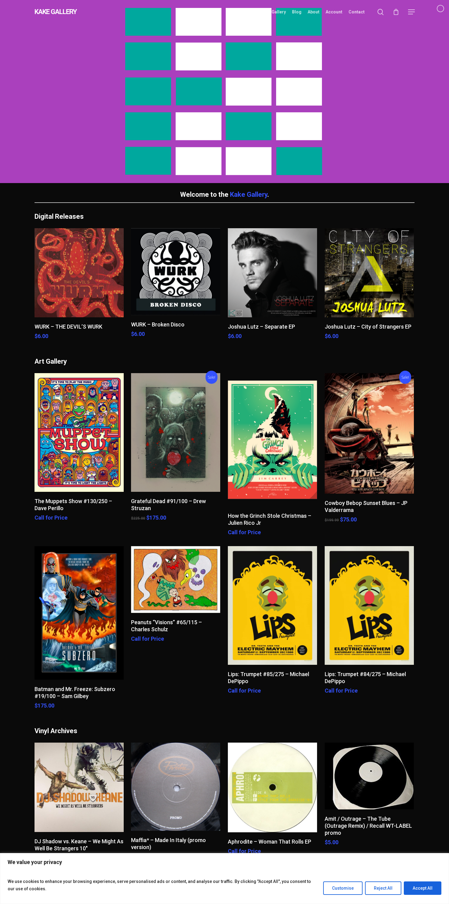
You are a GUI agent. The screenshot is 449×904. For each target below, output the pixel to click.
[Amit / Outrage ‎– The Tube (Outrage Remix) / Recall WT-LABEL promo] (369, 776)
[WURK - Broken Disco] (175, 271)
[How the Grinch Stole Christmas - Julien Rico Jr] (272, 440)
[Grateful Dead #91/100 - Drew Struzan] (175, 432)
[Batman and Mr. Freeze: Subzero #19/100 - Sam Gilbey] (79, 613)
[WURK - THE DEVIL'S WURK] (79, 272)
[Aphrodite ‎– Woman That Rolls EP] (272, 787)
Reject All (383, 888)
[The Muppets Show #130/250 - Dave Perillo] (79, 432)
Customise (343, 888)
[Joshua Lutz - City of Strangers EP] (369, 272)
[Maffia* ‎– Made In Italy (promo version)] (175, 787)
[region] (224, 878)
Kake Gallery (248, 194)
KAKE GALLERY (56, 12)
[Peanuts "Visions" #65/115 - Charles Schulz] (175, 579)
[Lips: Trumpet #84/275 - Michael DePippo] (369, 605)
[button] (411, 12)
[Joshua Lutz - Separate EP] (272, 272)
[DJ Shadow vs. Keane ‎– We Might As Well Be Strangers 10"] (79, 787)
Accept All (423, 888)
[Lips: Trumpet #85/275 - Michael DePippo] (272, 605)
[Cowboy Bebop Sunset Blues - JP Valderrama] (369, 433)
